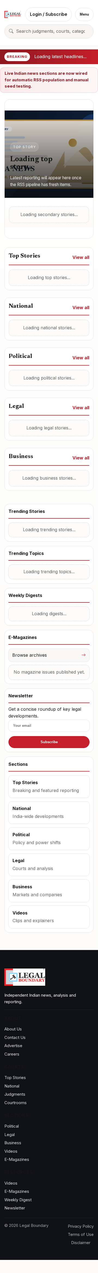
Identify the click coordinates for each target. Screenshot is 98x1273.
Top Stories (15, 1077)
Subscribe (49, 742)
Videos (10, 1151)
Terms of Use (81, 1234)
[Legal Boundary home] (12, 14)
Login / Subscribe (48, 14)
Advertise (13, 1045)
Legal (9, 1134)
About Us (13, 1029)
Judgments (14, 1094)
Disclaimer (80, 1242)
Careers (11, 1054)
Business (12, 1142)
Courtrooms (15, 1102)
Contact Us (15, 1037)
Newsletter (14, 1208)
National (11, 1086)
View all (80, 257)
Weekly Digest (18, 1199)
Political (11, 1126)
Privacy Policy (81, 1226)
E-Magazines (16, 1159)
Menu (84, 14)
